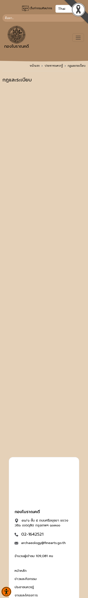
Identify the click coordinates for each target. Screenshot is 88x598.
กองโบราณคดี (16, 46)
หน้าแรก (35, 65)
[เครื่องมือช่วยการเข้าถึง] (6, 592)
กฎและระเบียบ (77, 65)
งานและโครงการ (26, 595)
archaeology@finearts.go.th (43, 543)
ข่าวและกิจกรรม (26, 579)
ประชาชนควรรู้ (54, 65)
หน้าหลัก (21, 570)
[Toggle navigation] (78, 38)
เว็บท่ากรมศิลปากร (40, 8)
